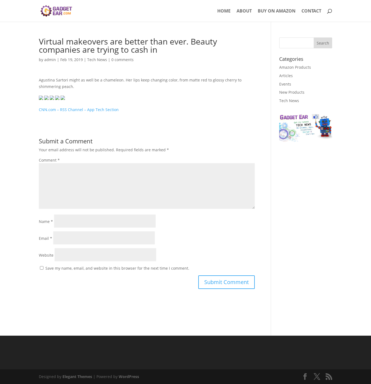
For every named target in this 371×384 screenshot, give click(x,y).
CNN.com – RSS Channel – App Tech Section (79, 109)
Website (46, 255)
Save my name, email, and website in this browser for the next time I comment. (117, 268)
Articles (286, 75)
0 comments (122, 59)
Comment (49, 160)
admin (50, 59)
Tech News (97, 59)
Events (285, 84)
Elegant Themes (77, 376)
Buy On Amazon (276, 11)
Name (46, 221)
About (244, 11)
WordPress (129, 376)
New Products (291, 92)
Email (45, 238)
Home (224, 11)
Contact (311, 11)
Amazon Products (295, 67)
